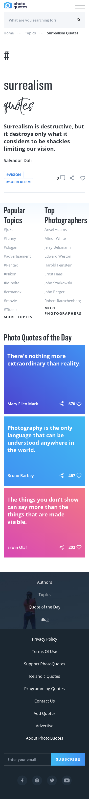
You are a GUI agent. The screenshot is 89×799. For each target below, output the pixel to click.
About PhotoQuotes (44, 738)
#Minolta (11, 282)
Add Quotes (45, 713)
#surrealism (18, 181)
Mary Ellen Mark (22, 404)
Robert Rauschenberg (62, 300)
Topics (30, 33)
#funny (10, 238)
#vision (13, 174)
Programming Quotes (44, 688)
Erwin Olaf (17, 547)
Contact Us (44, 701)
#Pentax (11, 265)
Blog (45, 619)
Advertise (44, 725)
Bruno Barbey (20, 475)
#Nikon (10, 273)
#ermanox (13, 291)
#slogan (10, 247)
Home (9, 33)
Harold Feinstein (58, 265)
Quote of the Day (44, 607)
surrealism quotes (62, 33)
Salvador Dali (18, 160)
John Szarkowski (58, 282)
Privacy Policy (44, 639)
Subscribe (68, 759)
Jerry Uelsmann (57, 247)
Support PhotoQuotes (44, 664)
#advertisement (17, 256)
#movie (10, 300)
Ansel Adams (55, 229)
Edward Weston (57, 256)
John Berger (54, 291)
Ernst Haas (53, 273)
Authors (44, 582)
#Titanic (10, 309)
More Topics (18, 317)
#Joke (8, 229)
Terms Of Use (44, 651)
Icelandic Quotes (44, 676)
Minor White (55, 238)
